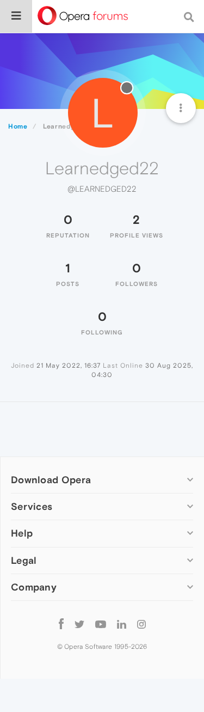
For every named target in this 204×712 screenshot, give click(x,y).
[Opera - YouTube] (101, 624)
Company (34, 587)
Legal (24, 560)
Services (31, 506)
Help (22, 533)
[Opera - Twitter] (79, 624)
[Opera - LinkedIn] (122, 624)
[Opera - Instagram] (141, 624)
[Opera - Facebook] (61, 624)
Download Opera (51, 479)
